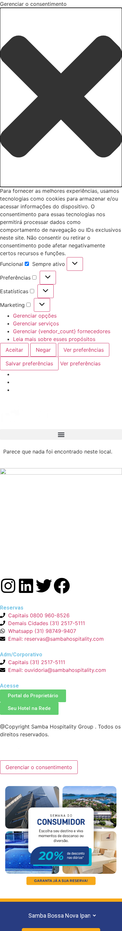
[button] (61, 97)
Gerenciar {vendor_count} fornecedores (61, 331)
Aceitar (14, 350)
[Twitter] (44, 586)
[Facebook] (62, 586)
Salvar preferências (29, 363)
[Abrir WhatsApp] (105, 914)
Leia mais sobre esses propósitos (54, 339)
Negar (43, 350)
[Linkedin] (26, 586)
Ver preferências (83, 350)
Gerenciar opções (35, 315)
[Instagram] (8, 586)
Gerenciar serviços (36, 323)
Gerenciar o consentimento (39, 767)
